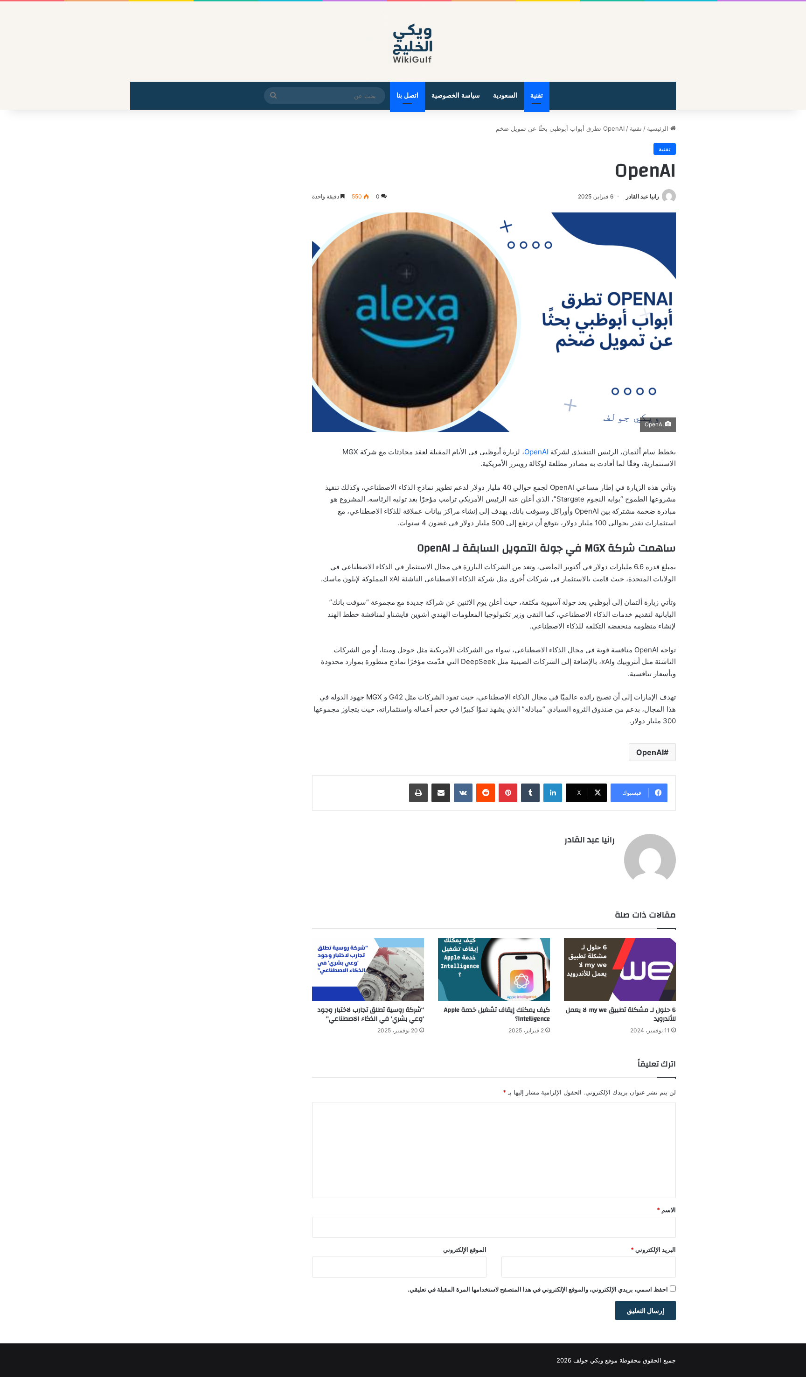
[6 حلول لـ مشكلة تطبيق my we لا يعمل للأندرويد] (620, 969)
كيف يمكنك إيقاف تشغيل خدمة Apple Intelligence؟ (497, 1014)
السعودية (505, 95)
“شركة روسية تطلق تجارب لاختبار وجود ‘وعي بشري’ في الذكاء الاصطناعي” (370, 1014)
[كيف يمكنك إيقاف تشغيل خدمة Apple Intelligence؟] (494, 969)
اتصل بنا (407, 95)
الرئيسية (658, 128)
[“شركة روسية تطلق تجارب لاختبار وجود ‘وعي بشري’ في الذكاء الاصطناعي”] (368, 969)
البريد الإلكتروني (653, 1249)
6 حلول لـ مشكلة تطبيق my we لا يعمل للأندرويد (621, 1014)
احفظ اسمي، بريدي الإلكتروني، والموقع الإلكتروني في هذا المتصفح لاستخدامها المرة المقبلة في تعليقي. (538, 1289)
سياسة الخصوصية (455, 95)
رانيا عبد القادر (642, 196)
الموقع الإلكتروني (464, 1249)
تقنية (536, 95)
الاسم (666, 1210)
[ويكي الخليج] (403, 41)
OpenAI (536, 451)
